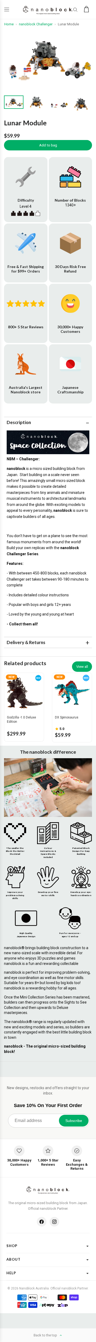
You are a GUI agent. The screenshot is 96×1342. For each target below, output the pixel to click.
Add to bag (48, 145)
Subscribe (73, 1121)
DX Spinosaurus (66, 717)
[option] (48, 58)
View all (82, 667)
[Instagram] (54, 1222)
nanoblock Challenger (36, 24)
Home (9, 24)
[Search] (75, 9)
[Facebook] (41, 1222)
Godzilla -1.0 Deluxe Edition (21, 720)
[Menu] (8, 9)
